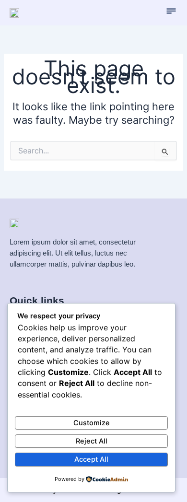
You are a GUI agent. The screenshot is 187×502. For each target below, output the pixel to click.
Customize (91, 423)
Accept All (91, 459)
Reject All (91, 441)
